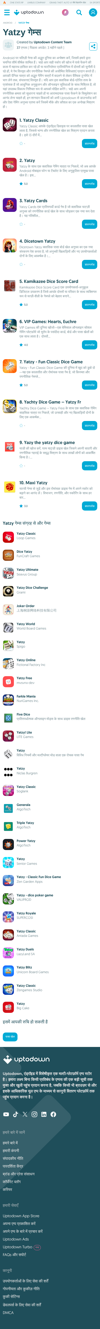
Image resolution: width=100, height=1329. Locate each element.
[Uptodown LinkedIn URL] (44, 1115)
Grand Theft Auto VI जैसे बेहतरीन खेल (67, 2)
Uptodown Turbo (21, 1246)
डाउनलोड (89, 143)
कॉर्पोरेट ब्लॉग (12, 1181)
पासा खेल (10, 1037)
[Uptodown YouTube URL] (6, 1115)
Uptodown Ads (16, 1239)
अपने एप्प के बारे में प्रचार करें (22, 1231)
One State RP (16, 2)
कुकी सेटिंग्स (11, 1296)
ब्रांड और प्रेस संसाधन (18, 1173)
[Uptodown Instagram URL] (34, 1115)
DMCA (8, 1312)
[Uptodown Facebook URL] (53, 1115)
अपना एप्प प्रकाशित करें (19, 1223)
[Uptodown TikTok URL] (15, 1115)
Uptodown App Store (21, 1215)
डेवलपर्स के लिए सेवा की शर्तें (22, 1304)
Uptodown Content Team (52, 42)
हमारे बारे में (10, 1142)
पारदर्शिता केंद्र (13, 1166)
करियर (7, 1189)
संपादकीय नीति (13, 1158)
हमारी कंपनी (11, 1150)
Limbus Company (36, 2)
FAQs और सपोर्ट (14, 1254)
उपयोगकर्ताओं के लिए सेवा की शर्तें (25, 1281)
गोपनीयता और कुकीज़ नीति (21, 1288)
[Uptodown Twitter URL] (25, 1115)
